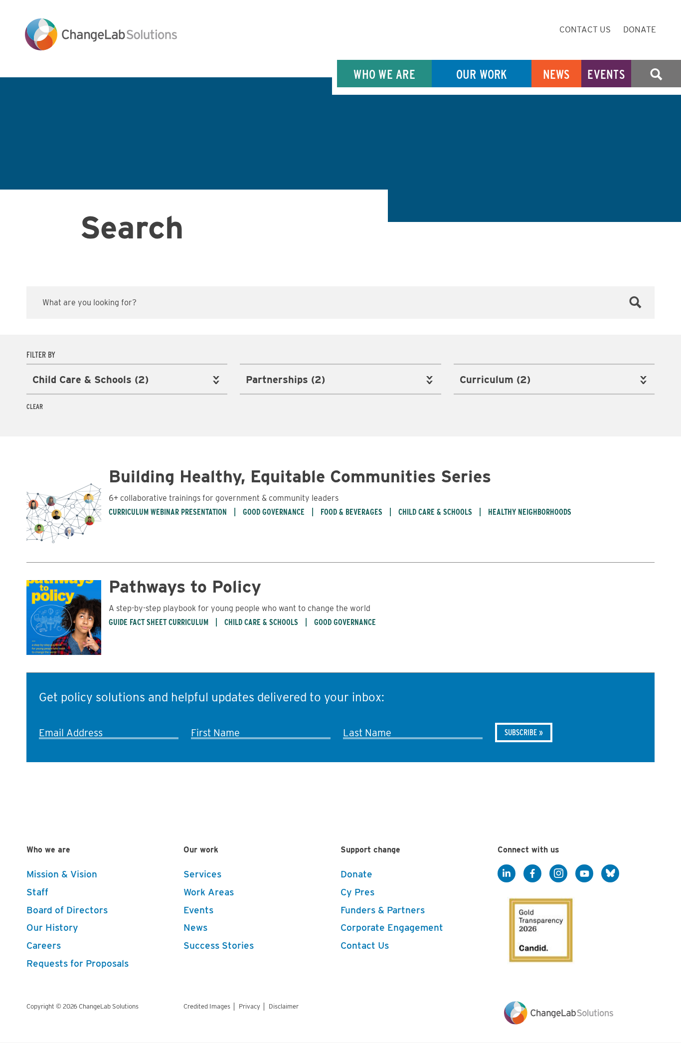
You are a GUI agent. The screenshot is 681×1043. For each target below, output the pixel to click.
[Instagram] (558, 874)
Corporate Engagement (391, 927)
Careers (43, 945)
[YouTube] (584, 874)
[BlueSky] (610, 874)
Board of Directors (67, 910)
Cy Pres (357, 892)
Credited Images (206, 1006)
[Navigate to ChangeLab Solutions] (558, 1022)
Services (202, 874)
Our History (52, 927)
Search (656, 74)
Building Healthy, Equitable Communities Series (300, 476)
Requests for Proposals (77, 963)
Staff (37, 892)
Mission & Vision (61, 874)
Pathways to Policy (185, 586)
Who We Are (384, 74)
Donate (639, 29)
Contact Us (585, 29)
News (556, 74)
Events (606, 74)
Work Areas (208, 892)
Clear (34, 407)
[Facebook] (532, 874)
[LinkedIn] (506, 874)
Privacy (249, 1006)
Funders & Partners (382, 910)
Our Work (482, 74)
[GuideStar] (539, 927)
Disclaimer (284, 1006)
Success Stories (218, 945)
